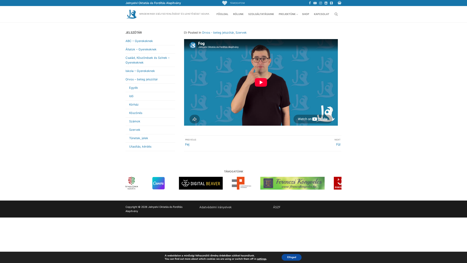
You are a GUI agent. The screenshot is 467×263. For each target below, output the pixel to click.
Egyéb (133, 87)
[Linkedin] (326, 3)
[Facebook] (310, 3)
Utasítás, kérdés (140, 146)
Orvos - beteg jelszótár (218, 32)
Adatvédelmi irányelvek (215, 207)
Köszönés (135, 113)
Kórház (134, 104)
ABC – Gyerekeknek (139, 41)
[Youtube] (315, 3)
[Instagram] (321, 3)
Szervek (241, 32)
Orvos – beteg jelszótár (142, 79)
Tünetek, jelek (138, 138)
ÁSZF (276, 207)
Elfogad (291, 257)
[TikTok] (331, 3)
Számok (134, 121)
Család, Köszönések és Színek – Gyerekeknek (147, 60)
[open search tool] (336, 14)
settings (261, 259)
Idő (131, 96)
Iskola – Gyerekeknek (140, 71)
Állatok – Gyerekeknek (141, 49)
